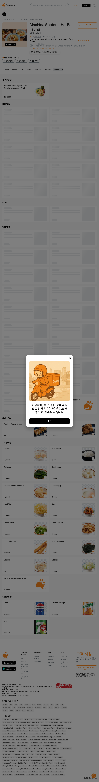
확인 (49, 421)
